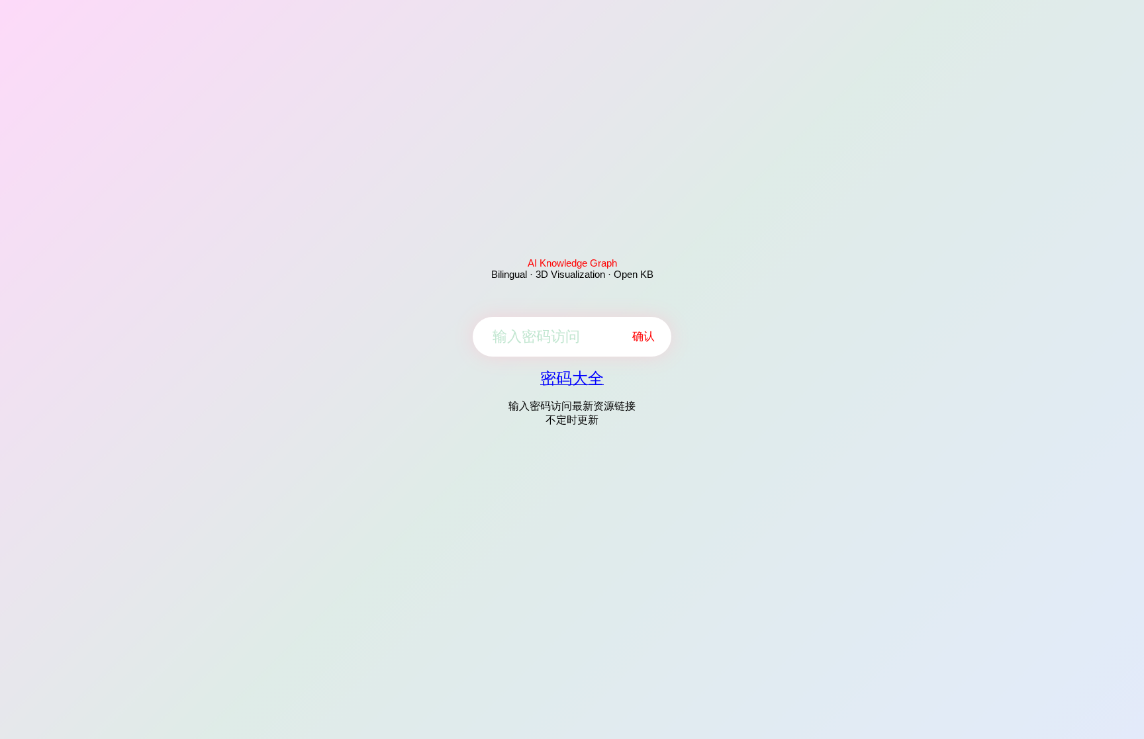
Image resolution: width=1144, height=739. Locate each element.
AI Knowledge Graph (572, 263)
